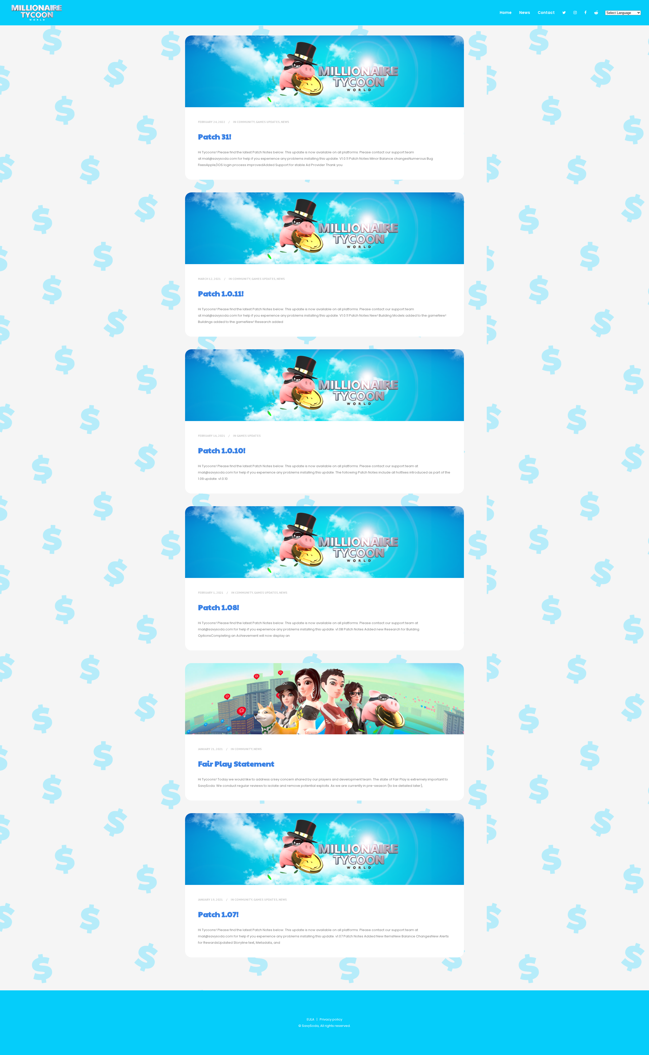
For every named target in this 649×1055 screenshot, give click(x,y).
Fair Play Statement (236, 763)
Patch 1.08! (218, 607)
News (285, 122)
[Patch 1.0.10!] (324, 385)
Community (246, 122)
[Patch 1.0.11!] (324, 228)
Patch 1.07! (218, 914)
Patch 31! (214, 136)
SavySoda (310, 1025)
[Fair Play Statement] (324, 698)
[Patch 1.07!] (324, 849)
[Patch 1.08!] (324, 542)
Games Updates (268, 122)
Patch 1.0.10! (221, 450)
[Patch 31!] (324, 71)
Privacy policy (331, 1019)
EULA (310, 1019)
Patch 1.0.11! (221, 293)
